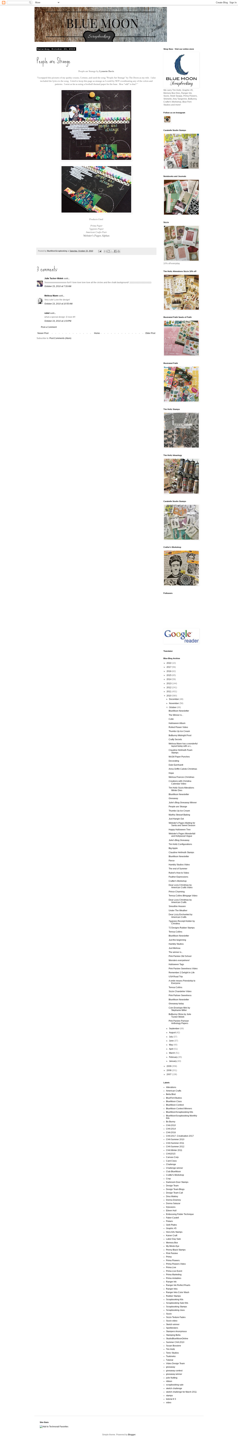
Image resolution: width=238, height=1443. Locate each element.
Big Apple (173, 848)
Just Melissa (174, 948)
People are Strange (178, 806)
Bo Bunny (170, 1121)
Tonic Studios (172, 1353)
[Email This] (105, 251)
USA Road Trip (176, 976)
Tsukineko (171, 1356)
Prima (169, 1257)
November (174, 703)
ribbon (169, 1381)
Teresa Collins (175, 932)
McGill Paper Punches (179, 757)
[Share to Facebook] (115, 251)
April (171, 1049)
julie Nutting (171, 1378)
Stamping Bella (173, 1335)
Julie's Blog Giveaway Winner (183, 802)
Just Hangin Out (176, 819)
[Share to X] (112, 251)
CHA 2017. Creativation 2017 (180, 1136)
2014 (169, 679)
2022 (169, 663)
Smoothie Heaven (177, 906)
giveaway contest (174, 1370)
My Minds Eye (172, 1246)
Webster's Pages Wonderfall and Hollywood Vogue (182, 834)
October (173, 707)
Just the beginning (177, 940)
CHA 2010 (171, 1125)
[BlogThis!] (108, 251)
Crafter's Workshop (178, 881)
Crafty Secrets (175, 739)
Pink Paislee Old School (180, 956)
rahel (46, 313)
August (172, 1032)
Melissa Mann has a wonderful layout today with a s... (183, 744)
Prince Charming (177, 891)
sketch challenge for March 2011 (181, 1392)
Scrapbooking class (175, 1310)
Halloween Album (177, 723)
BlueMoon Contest (175, 1105)
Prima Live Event (174, 1271)
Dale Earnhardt (176, 765)
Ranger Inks (172, 1289)
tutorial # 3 (171, 1399)
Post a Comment (49, 327)
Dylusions (170, 1207)
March (172, 1053)
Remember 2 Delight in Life (182, 972)
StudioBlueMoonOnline (177, 1338)
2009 (169, 1066)
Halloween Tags (176, 964)
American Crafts (173, 1091)
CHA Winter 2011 (174, 1150)
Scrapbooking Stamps (176, 1306)
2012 (169, 687)
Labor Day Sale (173, 1239)
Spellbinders (172, 1328)
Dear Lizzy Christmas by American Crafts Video (181, 886)
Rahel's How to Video (179, 873)
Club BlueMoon (173, 1171)
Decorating (174, 761)
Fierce (172, 860)
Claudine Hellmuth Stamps (181, 852)
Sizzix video (171, 1321)
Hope (171, 773)
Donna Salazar (173, 1203)
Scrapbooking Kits (174, 1299)
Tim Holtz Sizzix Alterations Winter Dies (181, 789)
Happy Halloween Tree (180, 829)
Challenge (171, 1164)
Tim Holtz (170, 1349)
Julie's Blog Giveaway (179, 840)
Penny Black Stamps (176, 1250)
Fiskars (169, 1221)
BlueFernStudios (174, 1098)
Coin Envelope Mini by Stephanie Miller (179, 1009)
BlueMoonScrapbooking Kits (179, 1112)
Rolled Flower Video (178, 727)
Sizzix (169, 1314)
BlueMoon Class (174, 1101)
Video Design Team (175, 1363)
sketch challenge (174, 1388)
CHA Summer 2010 (175, 1139)
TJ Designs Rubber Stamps (182, 928)
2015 (169, 675)
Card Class (171, 1161)
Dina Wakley (172, 1196)
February (173, 1057)
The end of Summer (178, 868)
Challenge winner (174, 1168)
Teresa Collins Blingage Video (183, 895)
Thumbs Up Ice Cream (179, 731)
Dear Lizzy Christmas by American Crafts (180, 901)
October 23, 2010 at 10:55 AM (58, 304)
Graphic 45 (171, 1228)
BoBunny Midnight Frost (180, 735)
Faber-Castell (172, 1218)
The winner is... (176, 952)
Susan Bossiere (173, 1345)
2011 (169, 691)
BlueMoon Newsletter (179, 711)
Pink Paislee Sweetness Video (183, 968)
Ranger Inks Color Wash (177, 1292)
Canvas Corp (172, 1157)
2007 (169, 1074)
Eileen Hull (171, 1210)
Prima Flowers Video (176, 1264)
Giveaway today (176, 1003)
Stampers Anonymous (176, 1331)
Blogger (131, 1434)
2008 (169, 1070)
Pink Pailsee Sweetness (180, 995)
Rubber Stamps (173, 1296)
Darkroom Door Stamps (177, 1182)
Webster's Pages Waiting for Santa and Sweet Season (182, 824)
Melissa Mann (51, 295)
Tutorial (169, 1360)
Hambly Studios (176, 944)
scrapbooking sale (174, 1385)
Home (97, 333)
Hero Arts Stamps (174, 1232)
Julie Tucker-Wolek (53, 278)
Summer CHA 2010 (175, 1342)
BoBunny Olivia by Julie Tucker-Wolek (180, 1015)
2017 (169, 667)
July (171, 1037)
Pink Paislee (172, 1253)
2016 (169, 671)
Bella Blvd (171, 1094)
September (174, 1028)
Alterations (171, 1087)
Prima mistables (173, 1278)
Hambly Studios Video (179, 864)
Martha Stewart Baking (179, 815)
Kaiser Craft (171, 1235)
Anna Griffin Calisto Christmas (183, 769)
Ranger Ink (171, 1281)
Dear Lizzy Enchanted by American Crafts (180, 915)
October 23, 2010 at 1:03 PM (57, 321)
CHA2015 (170, 1154)
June (171, 1041)
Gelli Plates (171, 1225)
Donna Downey (173, 1200)
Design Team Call (174, 1193)
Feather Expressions (178, 877)
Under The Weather (178, 910)
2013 (169, 683)
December (174, 699)
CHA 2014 (171, 1129)
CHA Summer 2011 (175, 1143)
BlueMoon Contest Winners (179, 1108)
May (171, 1045)
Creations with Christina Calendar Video (180, 782)
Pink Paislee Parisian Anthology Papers (179, 1022)
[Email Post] (99, 251)
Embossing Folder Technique (180, 1214)
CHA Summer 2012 (175, 1146)
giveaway (170, 1367)
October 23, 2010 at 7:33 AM (57, 286)
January (173, 1061)
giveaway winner (174, 1374)
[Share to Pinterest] (118, 251)
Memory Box (172, 1242)
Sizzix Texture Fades (176, 1317)
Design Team (172, 1185)
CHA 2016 (171, 1132)
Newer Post (42, 333)
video (168, 1402)
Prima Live (171, 1267)
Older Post (150, 333)
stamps (169, 1395)
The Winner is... (176, 715)
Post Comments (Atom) (60, 338)
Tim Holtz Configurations (180, 844)
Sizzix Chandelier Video (180, 991)
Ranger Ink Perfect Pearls (178, 1285)
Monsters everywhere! (179, 960)
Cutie (171, 719)
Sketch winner (172, 1324)
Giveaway (173, 798)
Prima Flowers (173, 1260)
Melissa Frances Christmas (181, 777)
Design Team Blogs (175, 1189)
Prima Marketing (174, 1274)
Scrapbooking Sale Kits (177, 1303)
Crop (168, 1178)
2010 (169, 695)
